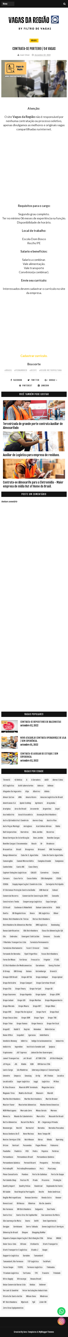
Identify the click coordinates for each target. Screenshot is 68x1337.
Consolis (55, 896)
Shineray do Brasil (10, 1232)
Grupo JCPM (55, 994)
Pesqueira (44, 1163)
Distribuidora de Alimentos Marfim (17, 925)
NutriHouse (29, 1139)
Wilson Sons (31, 1296)
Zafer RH (42, 1302)
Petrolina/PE (8, 1168)
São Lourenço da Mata (12, 1221)
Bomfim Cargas (53, 838)
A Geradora (35, 780)
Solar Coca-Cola (9, 1244)
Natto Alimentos (10, 1122)
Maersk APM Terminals (28, 1087)
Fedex (46, 948)
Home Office (8, 1035)
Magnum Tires (9, 1093)
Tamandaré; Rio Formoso (13, 1261)
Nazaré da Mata (27, 1122)
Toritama (27, 1273)
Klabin (23, 1064)
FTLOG (56, 959)
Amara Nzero (31, 797)
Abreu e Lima (58, 780)
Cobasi (55, 890)
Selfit (36, 1221)
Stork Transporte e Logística (15, 1250)
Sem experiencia (49, 1221)
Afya (27, 791)
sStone (23, 1244)
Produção (57, 1180)
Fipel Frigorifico (30, 954)
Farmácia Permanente (39, 942)
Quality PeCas (24, 1186)
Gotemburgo (41, 971)
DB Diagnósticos (19, 913)
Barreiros (25, 832)
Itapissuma (7, 1052)
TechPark (46, 1261)
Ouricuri (15, 1145)
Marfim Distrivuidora (33, 1099)
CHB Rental (43, 890)
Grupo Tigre (39, 1018)
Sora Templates (30, 1332)
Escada (57, 936)
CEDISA (5, 884)
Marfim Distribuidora (11, 1099)
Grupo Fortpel (35, 988)
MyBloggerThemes (46, 1332)
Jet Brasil (27, 1058)
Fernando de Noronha (11, 954)
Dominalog (55, 925)
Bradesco (50, 843)
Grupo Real (54, 1012)
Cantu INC (20, 867)
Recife (41, 1192)
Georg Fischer (54, 965)
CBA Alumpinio (46, 878)
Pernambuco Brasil (25, 1157)
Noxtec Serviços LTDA (11, 1139)
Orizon (5, 1145)
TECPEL (20, 1267)
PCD (27, 1151)
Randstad (38, 1186)
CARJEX (33, 872)
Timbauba (51, 1267)
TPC (36, 1273)
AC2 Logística (8, 785)
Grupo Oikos (50, 1006)
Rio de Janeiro (45, 1203)
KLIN (32, 1064)
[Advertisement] (34, 169)
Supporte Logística (11, 1255)
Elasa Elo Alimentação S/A (52, 930)
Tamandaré (38, 1255)
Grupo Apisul (57, 977)
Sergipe (6, 1226)
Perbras (55, 1151)
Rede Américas (54, 1192)
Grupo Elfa (7, 988)
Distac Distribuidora (41, 919)
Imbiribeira (44, 1035)
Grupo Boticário (9, 983)
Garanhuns (40, 965)
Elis (4, 936)
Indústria (7, 1047)
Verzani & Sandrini (10, 1290)
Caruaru (6, 878)
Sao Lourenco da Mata (50, 1215)
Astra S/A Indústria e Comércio (16, 820)
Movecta (6, 1116)
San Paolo (51, 1209)
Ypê (33, 1302)
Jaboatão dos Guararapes (41, 1052)
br (41, 843)
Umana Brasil (35, 1279)
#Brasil (8, 370)
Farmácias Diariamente (12, 948)
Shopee (25, 1232)
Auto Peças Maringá (11, 826)
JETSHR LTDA (41, 1058)
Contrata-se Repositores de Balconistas (40, 721)
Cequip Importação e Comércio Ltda (27, 884)
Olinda (49, 1139)
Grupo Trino (8, 1023)
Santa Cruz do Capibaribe (26, 1215)
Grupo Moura (23, 1006)
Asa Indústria (8, 814)
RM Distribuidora (24, 1209)
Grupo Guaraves (9, 994)
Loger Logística (23, 1081)
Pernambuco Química (45, 1157)
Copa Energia (51, 901)
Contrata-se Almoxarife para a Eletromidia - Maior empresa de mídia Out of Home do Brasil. (33, 484)
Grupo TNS (52, 1018)
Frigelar (47, 959)
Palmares (54, 1145)
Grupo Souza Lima (10, 1018)
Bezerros (50, 832)
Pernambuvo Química (11, 1163)
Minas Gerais (41, 1110)
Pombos (25, 1174)
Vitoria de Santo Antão (12, 1296)
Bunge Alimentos (10, 855)
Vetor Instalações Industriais (34, 1290)
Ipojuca (52, 1047)
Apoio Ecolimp (25, 803)
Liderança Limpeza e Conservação (45, 1070)
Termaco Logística (34, 1267)
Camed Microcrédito (25, 861)
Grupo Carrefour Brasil (45, 983)
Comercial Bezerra (10, 896)
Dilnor (56, 913)
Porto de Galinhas (39, 1174)
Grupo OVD (7, 1012)
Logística (46, 1081)
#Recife (33, 370)
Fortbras (23, 959)
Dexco (32, 913)
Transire (45, 1273)
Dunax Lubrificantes (11, 930)
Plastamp (52, 1168)
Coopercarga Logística (32, 901)
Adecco (40, 785)
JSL (16, 1064)
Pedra (35, 1151)
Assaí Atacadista (25, 814)
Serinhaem (17, 1226)
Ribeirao (31, 1203)
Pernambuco (8, 1157)
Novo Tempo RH (44, 1134)
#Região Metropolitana (50, 370)
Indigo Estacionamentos (42, 1041)
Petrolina (56, 1163)
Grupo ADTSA (26, 977)
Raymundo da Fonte (55, 1186)
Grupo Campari (26, 983)
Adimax (50, 785)
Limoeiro (6, 1076)
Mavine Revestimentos (49, 1105)
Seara (27, 1221)
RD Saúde (6, 1192)
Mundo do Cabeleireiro (23, 1116)
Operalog (59, 1139)
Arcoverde (34, 809)
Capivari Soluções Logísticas (15, 872)
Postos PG (24, 1180)
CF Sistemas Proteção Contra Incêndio (19, 890)
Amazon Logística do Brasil (51, 797)
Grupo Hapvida (26, 994)
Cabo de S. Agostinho (29, 855)
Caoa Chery (33, 867)
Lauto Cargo (8, 1070)
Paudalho (6, 1151)
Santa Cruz (7, 1215)
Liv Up (38, 1076)
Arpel (57, 809)
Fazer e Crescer (32, 948)
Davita (5, 913)
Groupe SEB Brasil (10, 977)
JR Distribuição (56, 1058)
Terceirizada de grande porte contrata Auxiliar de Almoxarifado (33, 426)
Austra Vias (52, 820)
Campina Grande (44, 861)
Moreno (54, 1110)
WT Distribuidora (10, 1302)
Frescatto (35, 959)
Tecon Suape (8, 1267)
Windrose (44, 1296)
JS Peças (6, 1064)
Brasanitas (7, 849)
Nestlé (19, 1128)
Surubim (26, 1255)
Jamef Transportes (11, 1058)
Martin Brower (52, 1099)
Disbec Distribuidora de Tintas (16, 919)
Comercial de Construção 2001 (35, 896)
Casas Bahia (32, 878)
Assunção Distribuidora (46, 814)
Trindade (56, 1273)
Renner (58, 1197)
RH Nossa (20, 1203)
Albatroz (36, 791)
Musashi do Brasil (56, 1116)
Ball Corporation (10, 832)
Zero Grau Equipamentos (13, 1308)
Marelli (50, 1093)
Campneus (59, 861)
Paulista (18, 1151)
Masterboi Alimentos (27, 1105)
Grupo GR (48, 988)
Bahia (58, 826)
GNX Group (18, 971)
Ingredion (19, 1047)
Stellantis (34, 1244)
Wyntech (24, 1302)
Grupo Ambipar (42, 977)
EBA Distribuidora (30, 930)
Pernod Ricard (30, 1163)
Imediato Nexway (10, 1041)
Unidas (32, 1284)
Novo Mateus (28, 1134)
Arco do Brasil (20, 809)
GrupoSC (6, 1029)
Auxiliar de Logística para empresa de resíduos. (31, 455)
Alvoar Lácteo (8, 797)
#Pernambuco (20, 370)
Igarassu (32, 1035)
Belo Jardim (37, 832)
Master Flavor (9, 1105)
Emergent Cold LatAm (30, 936)
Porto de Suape (57, 1174)
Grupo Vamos (22, 1023)
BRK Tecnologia (55, 849)
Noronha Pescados (56, 1128)
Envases (46, 936)
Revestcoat (8, 1203)
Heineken (37, 1029)
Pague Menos (41, 1145)
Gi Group (6, 971)
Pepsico (45, 1151)
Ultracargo (21, 1279)
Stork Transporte (50, 1244)
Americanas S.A (9, 803)
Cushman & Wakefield (23, 907)
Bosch (34, 843)
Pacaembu (27, 1145)
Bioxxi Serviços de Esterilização (16, 838)
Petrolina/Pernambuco (26, 1168)
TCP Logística (33, 1261)
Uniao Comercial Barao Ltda (14, 1284)
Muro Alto (41, 1116)
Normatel (30, 1128)
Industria (60, 1041)
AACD (47, 780)
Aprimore (39, 803)
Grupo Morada (8, 1006)
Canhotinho (7, 867)
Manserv (39, 1093)
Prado (35, 1180)
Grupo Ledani (8, 1000)
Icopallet (20, 1035)
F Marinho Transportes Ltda (14, 942)
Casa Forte (18, 878)
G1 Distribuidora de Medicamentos (17, 965)
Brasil (34, 40)
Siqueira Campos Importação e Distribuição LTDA (23, 1238)
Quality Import (9, 1186)
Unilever (42, 1284)
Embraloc (13, 936)
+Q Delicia (18, 780)
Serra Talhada (32, 1226)
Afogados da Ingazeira (12, 791)
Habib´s (17, 1029)
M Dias (56, 1081)
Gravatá (53, 971)
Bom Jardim (38, 838)
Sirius (49, 1238)
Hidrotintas (50, 1029)
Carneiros (44, 872)
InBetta (24, 1041)
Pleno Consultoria (10, 1174)
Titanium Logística (11, 1273)
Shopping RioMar (39, 1232)
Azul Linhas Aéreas (43, 826)
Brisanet (41, 849)
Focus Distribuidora (49, 954)
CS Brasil (6, 907)
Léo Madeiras (22, 1070)
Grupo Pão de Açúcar (23, 1012)
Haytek (27, 1029)
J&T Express (22, 1052)
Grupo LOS (21, 1000)
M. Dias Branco (9, 1087)
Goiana (29, 971)
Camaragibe (8, 861)
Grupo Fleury (20, 988)
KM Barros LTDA (44, 1064)
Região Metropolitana (12, 1197)
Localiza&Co (8, 1081)
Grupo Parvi (41, 1012)
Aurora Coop (38, 820)
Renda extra (46, 1197)
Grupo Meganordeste (53, 1000)
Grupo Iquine (41, 994)
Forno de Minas (9, 959)
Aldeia (46, 791)
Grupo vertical (53, 1023)
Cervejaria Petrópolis (55, 884)
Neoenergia (7, 1128)
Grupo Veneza (37, 1023)
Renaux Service (31, 1197)
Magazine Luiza (48, 1087)
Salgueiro (39, 1209)
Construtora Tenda (11, 901)
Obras (40, 1139)
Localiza (60, 1076)
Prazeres (45, 1180)
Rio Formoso (8, 1209)
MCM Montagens (9, 1110)
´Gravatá (6, 780)
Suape (44, 1250)
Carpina (56, 872)
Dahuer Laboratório (44, 907)
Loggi (36, 1081)
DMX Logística (41, 925)
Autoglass (28, 826)
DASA (58, 907)
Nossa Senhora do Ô (11, 1134)
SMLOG (58, 1238)
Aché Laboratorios (25, 785)
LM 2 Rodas (48, 1076)
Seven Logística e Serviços (53, 1226)
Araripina (7, 809)
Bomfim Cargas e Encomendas (15, 843)
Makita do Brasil (25, 1093)
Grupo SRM (25, 1018)
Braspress (29, 849)
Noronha (41, 1128)
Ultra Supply (8, 1279)
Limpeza (17, 1076)
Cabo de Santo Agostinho (52, 855)
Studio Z (34, 1250)
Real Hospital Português (25, 1192)
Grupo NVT (37, 1006)
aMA (20, 797)
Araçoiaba (51, 803)
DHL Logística (44, 913)
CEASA (58, 878)
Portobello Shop (9, 1180)
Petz (42, 1168)
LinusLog (28, 1076)
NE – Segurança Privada (48, 1122)
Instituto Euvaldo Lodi (36, 1047)
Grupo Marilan (35, 1000)
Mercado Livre (26, 1110)
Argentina (47, 809)
